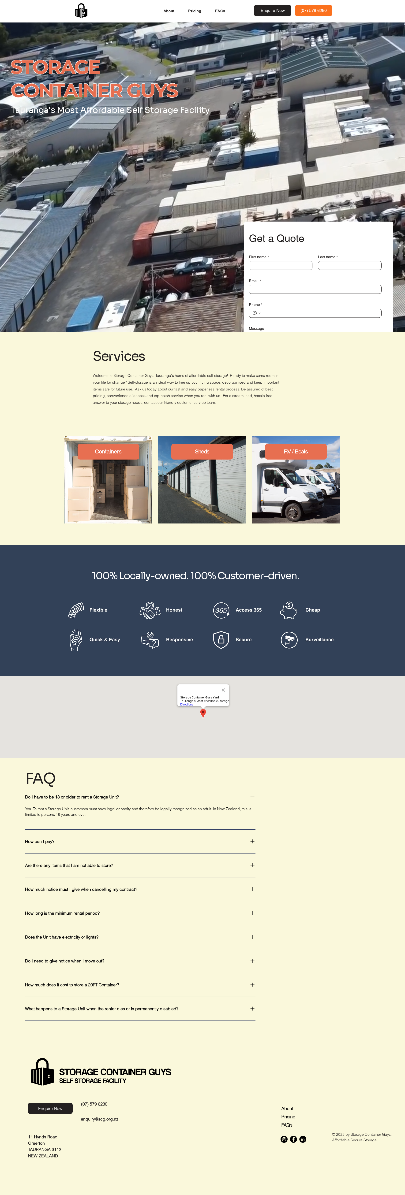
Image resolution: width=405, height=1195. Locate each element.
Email (255, 280)
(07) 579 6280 (94, 1104)
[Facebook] (293, 1139)
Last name (328, 256)
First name (259, 256)
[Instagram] (284, 1139)
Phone (255, 304)
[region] (108, 482)
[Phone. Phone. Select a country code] (256, 313)
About (287, 1108)
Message (256, 328)
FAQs (286, 1125)
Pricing (288, 1117)
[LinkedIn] (302, 1139)
